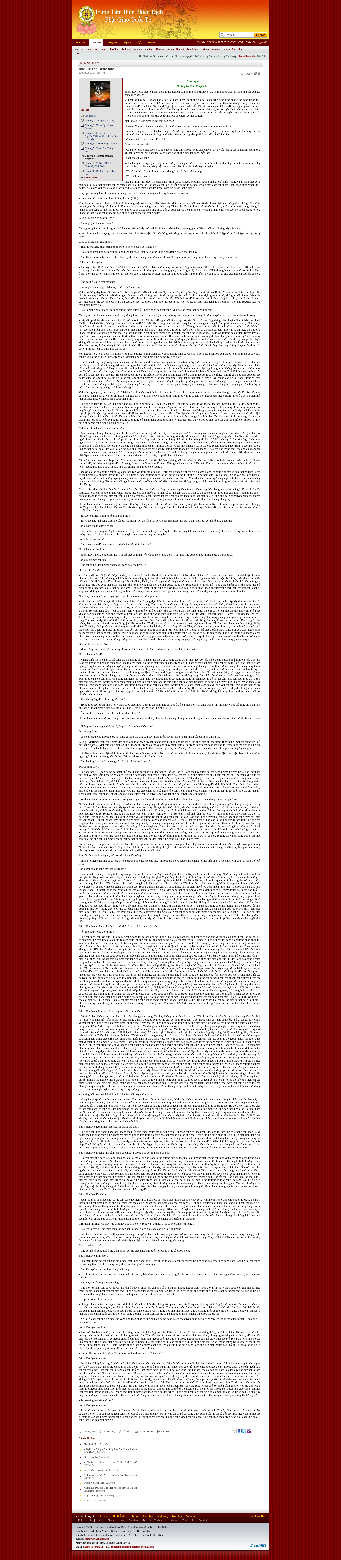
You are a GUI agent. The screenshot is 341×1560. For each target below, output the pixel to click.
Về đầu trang (109, 1431)
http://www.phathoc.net (97, 1539)
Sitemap (191, 1516)
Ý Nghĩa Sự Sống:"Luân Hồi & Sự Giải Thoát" (110, 1462)
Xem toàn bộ (90, 177)
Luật (95, 49)
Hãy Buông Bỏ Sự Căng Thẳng (237, 56)
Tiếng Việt (112, 42)
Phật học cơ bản (116, 1520)
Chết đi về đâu (90, 1444)
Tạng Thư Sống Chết (93, 1495)
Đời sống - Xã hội (165, 49)
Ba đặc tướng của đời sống (96, 1470)
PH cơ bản (114, 49)
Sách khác (237, 49)
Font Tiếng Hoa (257, 1516)
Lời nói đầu (90, 115)
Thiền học (137, 49)
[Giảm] (255, 73)
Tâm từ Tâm (89, 1500)
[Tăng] (258, 73)
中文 (139, 42)
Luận (103, 49)
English (127, 42)
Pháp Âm (80, 42)
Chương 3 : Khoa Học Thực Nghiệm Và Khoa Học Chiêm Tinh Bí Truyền (101, 136)
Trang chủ (78, 49)
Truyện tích (187, 1520)
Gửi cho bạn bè (145, 1431)
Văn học (216, 49)
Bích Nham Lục (91, 1457)
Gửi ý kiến (164, 1431)
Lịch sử (226, 49)
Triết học (204, 49)
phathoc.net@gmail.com (95, 1546)
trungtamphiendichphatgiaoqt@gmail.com (132, 1546)
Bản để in (126, 1431)
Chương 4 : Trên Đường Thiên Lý (101, 143)
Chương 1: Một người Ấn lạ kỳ (99, 120)
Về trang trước (89, 1431)
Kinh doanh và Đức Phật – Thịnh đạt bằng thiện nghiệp (110, 1475)
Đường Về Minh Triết (94, 1482)
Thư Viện (96, 42)
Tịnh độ (126, 49)
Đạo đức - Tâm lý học (187, 49)
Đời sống (133, 1520)
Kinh (88, 49)
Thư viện (103, 1516)
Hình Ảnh (119, 1516)
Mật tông (149, 49)
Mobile (151, 42)
